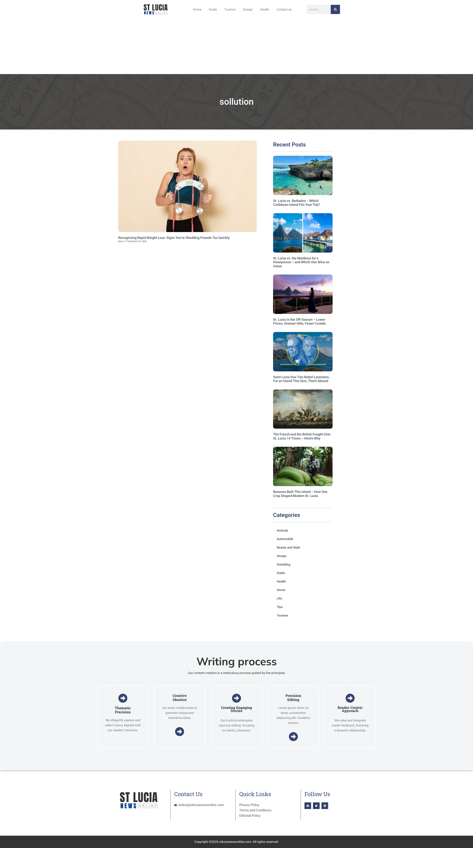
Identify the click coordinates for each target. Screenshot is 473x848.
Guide (213, 9)
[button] (307, 805)
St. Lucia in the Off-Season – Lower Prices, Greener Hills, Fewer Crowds (299, 322)
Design (248, 9)
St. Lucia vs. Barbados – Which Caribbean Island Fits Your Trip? (296, 203)
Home (197, 9)
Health (264, 9)
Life (279, 598)
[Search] (335, 9)
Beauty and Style (288, 547)
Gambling (283, 564)
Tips (280, 607)
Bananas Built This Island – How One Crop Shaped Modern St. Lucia (300, 494)
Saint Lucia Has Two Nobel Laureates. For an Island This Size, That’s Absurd (301, 379)
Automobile (285, 539)
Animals (282, 530)
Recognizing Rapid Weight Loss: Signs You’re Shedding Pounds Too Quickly (174, 238)
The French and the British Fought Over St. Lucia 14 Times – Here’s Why (302, 436)
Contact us (284, 9)
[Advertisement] (236, 46)
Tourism (230, 9)
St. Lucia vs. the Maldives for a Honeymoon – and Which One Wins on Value (301, 262)
